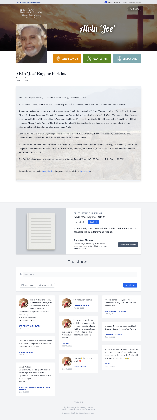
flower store (85, 170)
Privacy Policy (71, 409)
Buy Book (93, 222)
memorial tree (48, 170)
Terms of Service (85, 409)
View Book (80, 222)
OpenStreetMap (81, 413)
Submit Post (130, 285)
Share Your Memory (128, 244)
